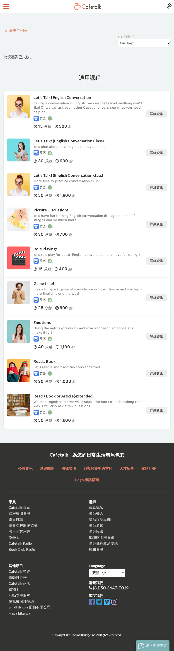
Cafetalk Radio (20, 543)
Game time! (44, 283)
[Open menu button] (5, 6)
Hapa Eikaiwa (19, 613)
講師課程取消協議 (103, 543)
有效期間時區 (126, 36)
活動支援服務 (19, 595)
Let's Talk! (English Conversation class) (68, 175)
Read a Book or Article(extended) (64, 396)
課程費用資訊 (19, 513)
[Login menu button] (168, 6)
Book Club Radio (22, 549)
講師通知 (96, 525)
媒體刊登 (148, 468)
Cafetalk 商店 (19, 583)
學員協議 (16, 519)
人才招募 (127, 468)
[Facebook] (92, 602)
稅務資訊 (96, 549)
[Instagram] (114, 602)
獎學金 (14, 537)
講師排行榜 (18, 577)
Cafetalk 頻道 (19, 571)
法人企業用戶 (19, 531)
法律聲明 (69, 468)
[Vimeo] (107, 602)
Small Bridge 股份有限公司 (30, 607)
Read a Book (45, 361)
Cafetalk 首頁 (19, 507)
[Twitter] (100, 602)
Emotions (42, 322)
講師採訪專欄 (100, 519)
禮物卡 (14, 589)
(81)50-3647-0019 (111, 587)
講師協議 (96, 531)
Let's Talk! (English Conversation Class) (69, 141)
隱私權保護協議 (21, 601)
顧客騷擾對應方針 (97, 468)
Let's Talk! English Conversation (62, 97)
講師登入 (96, 513)
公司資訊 (25, 468)
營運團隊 (47, 468)
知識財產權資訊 (101, 537)
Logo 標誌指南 (87, 479)
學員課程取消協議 (23, 525)
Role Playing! (45, 249)
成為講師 (96, 507)
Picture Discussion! (51, 210)
